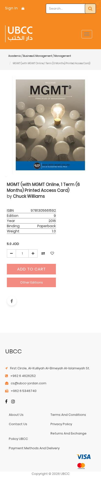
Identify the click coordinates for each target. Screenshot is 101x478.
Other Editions (31, 282)
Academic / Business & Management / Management (39, 56)
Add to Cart (31, 269)
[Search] (90, 9)
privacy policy (61, 424)
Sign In (11, 8)
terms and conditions (68, 414)
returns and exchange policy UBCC (48, 436)
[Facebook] (6, 401)
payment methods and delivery (34, 448)
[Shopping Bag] (23, 8)
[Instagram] (13, 401)
